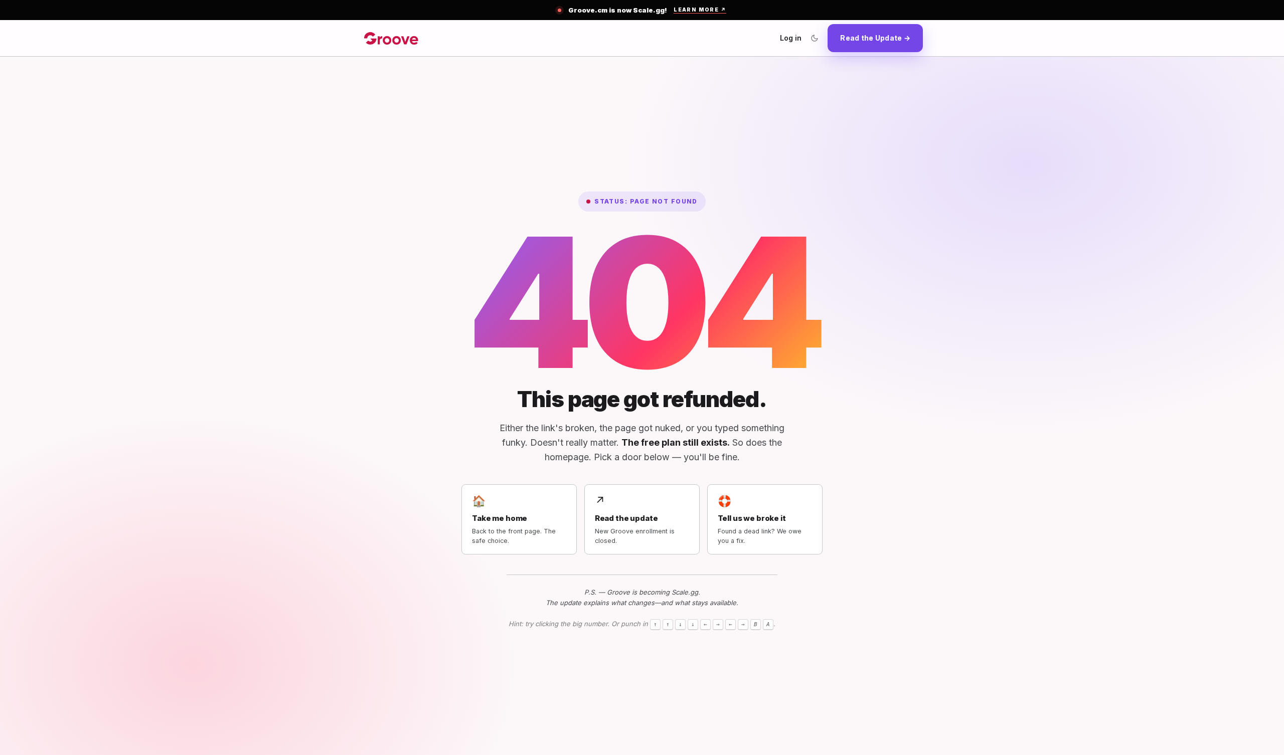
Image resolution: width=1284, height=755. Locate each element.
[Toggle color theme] (815, 38)
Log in (790, 38)
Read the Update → (875, 38)
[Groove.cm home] (391, 38)
